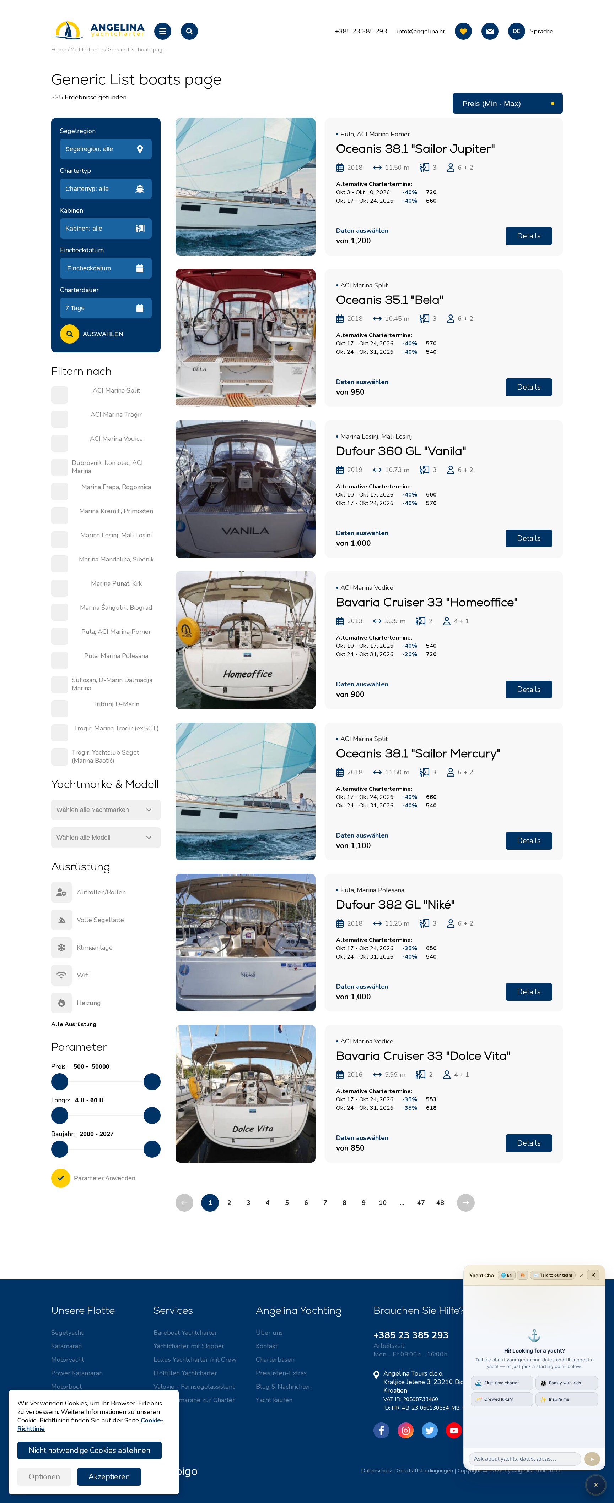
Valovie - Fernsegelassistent (194, 1386)
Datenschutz (376, 1471)
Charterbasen (275, 1359)
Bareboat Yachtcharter (185, 1332)
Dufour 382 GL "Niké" (395, 904)
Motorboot (66, 1386)
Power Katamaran (77, 1373)
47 (421, 1202)
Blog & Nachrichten (284, 1386)
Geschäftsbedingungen (425, 1471)
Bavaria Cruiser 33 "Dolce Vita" (423, 1055)
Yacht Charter (87, 49)
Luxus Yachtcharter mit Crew (195, 1359)
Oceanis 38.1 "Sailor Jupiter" (415, 148)
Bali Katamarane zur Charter (194, 1400)
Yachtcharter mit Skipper (189, 1346)
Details (529, 236)
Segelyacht (67, 1332)
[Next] (466, 1203)
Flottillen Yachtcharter (185, 1373)
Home (58, 49)
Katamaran (66, 1346)
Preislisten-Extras (281, 1373)
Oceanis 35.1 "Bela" (389, 299)
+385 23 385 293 (411, 1335)
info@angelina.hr (421, 31)
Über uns (269, 1332)
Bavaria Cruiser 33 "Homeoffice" (427, 602)
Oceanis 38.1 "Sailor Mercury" (418, 753)
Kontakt (267, 1346)
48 (440, 1202)
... (402, 1202)
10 (383, 1202)
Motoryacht (67, 1359)
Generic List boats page (137, 49)
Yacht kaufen (274, 1400)
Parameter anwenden (104, 1178)
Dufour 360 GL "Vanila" (401, 451)
